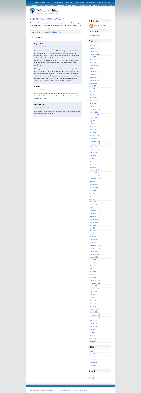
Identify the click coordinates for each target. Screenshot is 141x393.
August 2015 (93, 152)
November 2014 (94, 179)
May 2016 (92, 126)
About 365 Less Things (42, 3)
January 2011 (93, 312)
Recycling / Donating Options (73, 7)
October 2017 (93, 77)
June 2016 (92, 123)
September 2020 (94, 54)
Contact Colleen (58, 3)
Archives (96, 5)
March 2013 (93, 236)
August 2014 (93, 187)
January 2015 (93, 173)
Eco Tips (99, 7)
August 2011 (93, 292)
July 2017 (92, 86)
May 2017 (92, 92)
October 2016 (93, 112)
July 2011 (92, 294)
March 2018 (93, 63)
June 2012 (92, 263)
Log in (91, 351)
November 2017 (94, 74)
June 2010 (92, 332)
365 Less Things (48, 10)
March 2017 (93, 97)
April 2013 (92, 234)
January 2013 (93, 242)
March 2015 (93, 167)
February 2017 (94, 100)
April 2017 (92, 94)
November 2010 (94, 318)
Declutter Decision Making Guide (43, 5)
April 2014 (92, 199)
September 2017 (94, 80)
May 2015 (92, 161)
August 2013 (93, 222)
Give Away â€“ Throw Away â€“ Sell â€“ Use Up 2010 (92, 3)
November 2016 (94, 109)
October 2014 (93, 181)
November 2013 (94, 213)
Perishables (60, 5)
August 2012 (93, 257)
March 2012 (93, 271)
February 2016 (94, 135)
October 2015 (93, 147)
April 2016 (92, 129)
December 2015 (94, 141)
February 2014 (94, 205)
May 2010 (92, 335)
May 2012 (92, 266)
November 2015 (94, 144)
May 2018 (92, 60)
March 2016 (93, 132)
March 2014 (93, 202)
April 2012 (92, 268)
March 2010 (93, 341)
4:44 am (46, 89)
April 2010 (92, 338)
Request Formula (85, 5)
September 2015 (94, 150)
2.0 (92, 354)
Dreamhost (93, 362)
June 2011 (92, 297)
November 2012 (94, 248)
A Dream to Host (70, 390)
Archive (107, 7)
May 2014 (92, 196)
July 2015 (92, 155)
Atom (91, 357)
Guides (103, 5)
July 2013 (92, 225)
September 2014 (94, 184)
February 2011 (94, 309)
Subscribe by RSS (100, 25)
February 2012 (94, 274)
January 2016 (93, 138)
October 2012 (93, 251)
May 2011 (92, 300)
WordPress (93, 360)
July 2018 (92, 57)
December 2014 (94, 176)
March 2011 (93, 306)
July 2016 (92, 121)
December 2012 (94, 245)
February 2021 (94, 45)
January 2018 (93, 68)
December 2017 (94, 71)
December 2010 (94, 315)
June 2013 (92, 228)
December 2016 (94, 106)
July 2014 (92, 190)
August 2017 (93, 83)
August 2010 (93, 326)
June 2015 (92, 158)
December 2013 (94, 210)
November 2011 (94, 283)
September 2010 (94, 323)
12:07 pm (46, 46)
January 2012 (93, 277)
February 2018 (94, 65)
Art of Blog (92, 365)
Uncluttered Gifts (71, 5)
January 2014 (93, 208)
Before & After (89, 7)
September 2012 (94, 254)
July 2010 (92, 329)
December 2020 (94, 48)
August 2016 (93, 118)
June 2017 (92, 89)
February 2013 (94, 239)
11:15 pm (46, 107)
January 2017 (93, 103)
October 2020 (93, 51)
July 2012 (92, 260)
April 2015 (92, 164)
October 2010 (93, 321)
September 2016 (94, 115)
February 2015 (94, 170)
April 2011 (92, 303)
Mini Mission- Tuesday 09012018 (47, 18)
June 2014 (92, 193)
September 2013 (94, 219)
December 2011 (94, 280)
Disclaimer (69, 3)
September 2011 (94, 289)
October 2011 (93, 286)
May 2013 (92, 231)
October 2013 (93, 216)
